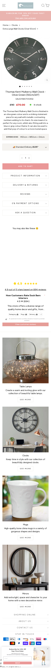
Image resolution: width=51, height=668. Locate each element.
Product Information (25, 176)
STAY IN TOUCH (24, 634)
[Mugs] (25, 498)
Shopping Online (25, 615)
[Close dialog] (47, 648)
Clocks (15, 25)
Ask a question (25, 213)
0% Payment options (25, 203)
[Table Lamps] (25, 360)
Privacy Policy (25, 654)
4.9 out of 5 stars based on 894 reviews (25, 289)
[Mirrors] (25, 567)
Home (5, 25)
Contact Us (25, 628)
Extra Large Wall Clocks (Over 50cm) (19, 29)
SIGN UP (17, 663)
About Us (25, 621)
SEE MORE (25, 400)
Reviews (25, 194)
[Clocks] (25, 429)
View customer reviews (25, 324)
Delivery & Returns (25, 185)
